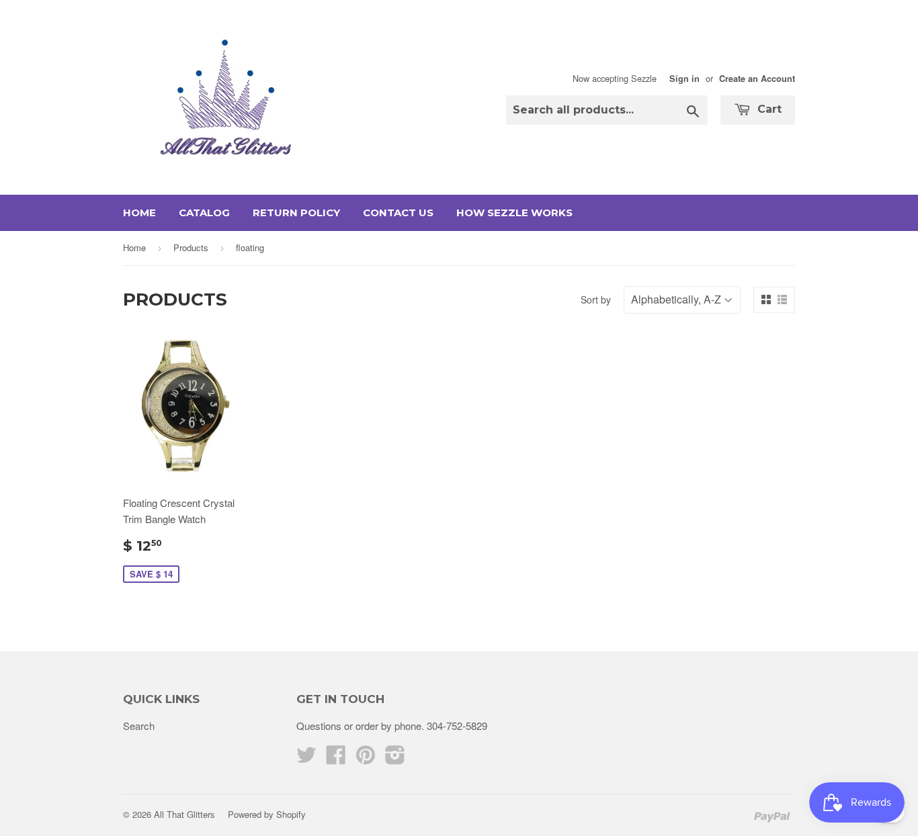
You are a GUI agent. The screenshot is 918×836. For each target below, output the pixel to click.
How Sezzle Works (514, 212)
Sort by (596, 299)
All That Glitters (184, 814)
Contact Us (398, 212)
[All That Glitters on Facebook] (336, 758)
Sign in (684, 79)
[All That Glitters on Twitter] (306, 758)
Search (139, 725)
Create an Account (757, 79)
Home (139, 212)
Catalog (204, 212)
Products (190, 247)
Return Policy (296, 212)
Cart (768, 109)
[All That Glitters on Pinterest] (366, 758)
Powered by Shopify (267, 814)
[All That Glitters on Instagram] (395, 758)
